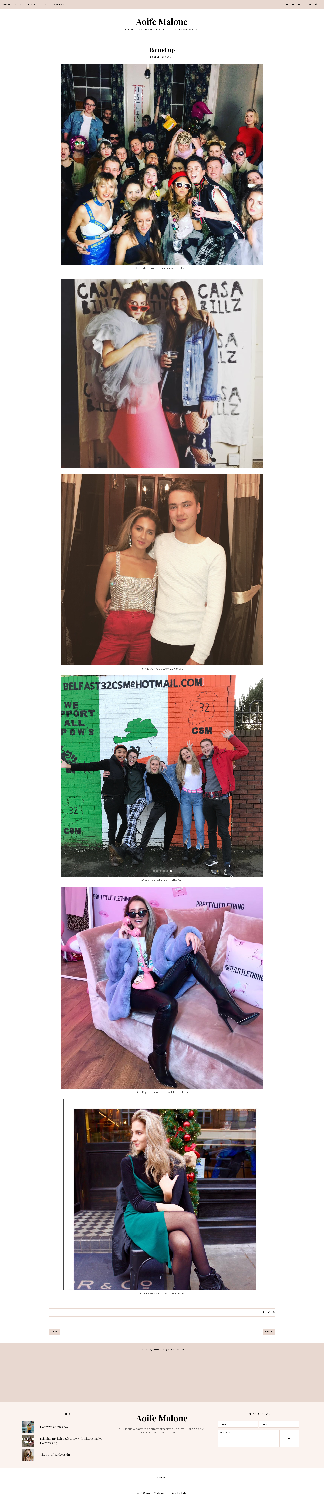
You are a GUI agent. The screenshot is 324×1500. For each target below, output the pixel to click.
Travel (31, 4)
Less (54, 1331)
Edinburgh (57, 4)
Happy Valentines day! (54, 1427)
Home (7, 4)
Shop (42, 4)
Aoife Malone (162, 21)
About (18, 4)
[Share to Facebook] (263, 1312)
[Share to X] (269, 1312)
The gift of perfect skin (55, 1454)
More (268, 1331)
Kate (184, 1493)
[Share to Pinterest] (274, 1312)
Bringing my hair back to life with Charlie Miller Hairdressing (71, 1441)
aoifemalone (176, 1350)
